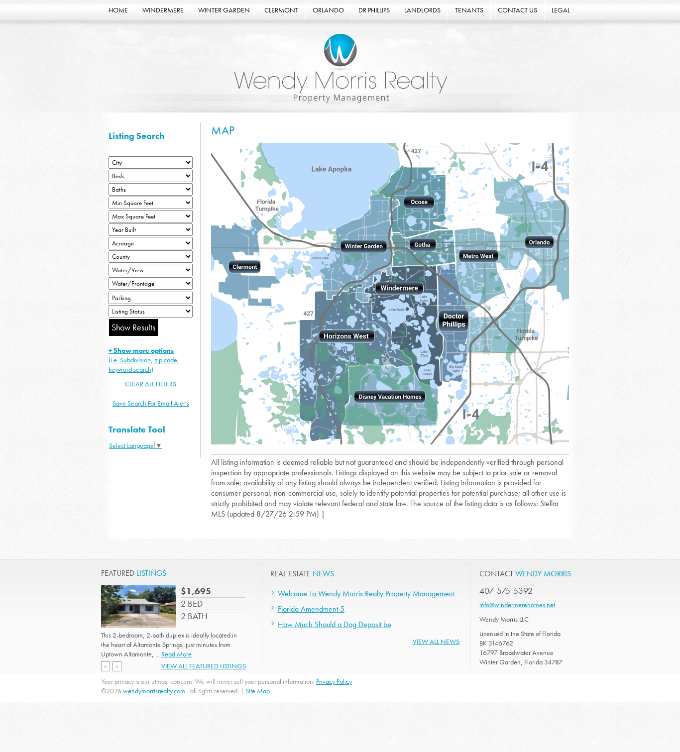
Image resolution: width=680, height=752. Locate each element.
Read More (176, 653)
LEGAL (561, 9)
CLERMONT (281, 9)
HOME (118, 9)
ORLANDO (328, 9)
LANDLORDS (422, 9)
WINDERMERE (163, 9)
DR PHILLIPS (374, 9)
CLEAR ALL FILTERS (150, 383)
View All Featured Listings (203, 665)
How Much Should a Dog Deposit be (334, 624)
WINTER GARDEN (224, 9)
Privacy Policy (334, 681)
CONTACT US (517, 9)
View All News (436, 641)
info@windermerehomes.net (517, 604)
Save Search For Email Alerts (151, 403)
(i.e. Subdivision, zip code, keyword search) (144, 360)
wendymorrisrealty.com (155, 690)
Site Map (257, 690)
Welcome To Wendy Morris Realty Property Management (366, 593)
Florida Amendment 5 (311, 609)
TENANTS (469, 9)
